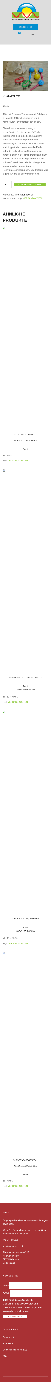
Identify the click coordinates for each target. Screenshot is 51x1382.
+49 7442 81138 (10, 1240)
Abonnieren (14, 1316)
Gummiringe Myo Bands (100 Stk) (25, 677)
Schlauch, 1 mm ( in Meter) (25, 919)
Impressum (8, 1343)
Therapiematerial (24, 194)
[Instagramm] (25, 39)
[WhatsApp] (29, 39)
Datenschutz (9, 1337)
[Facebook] (21, 39)
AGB (5, 1356)
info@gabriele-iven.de (13, 1246)
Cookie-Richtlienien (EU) (15, 1350)
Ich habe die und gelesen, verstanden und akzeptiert (23, 1306)
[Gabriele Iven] (25, 12)
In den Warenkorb (29, 184)
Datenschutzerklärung (18, 1307)
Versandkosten (33, 198)
